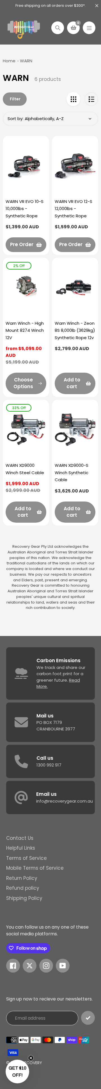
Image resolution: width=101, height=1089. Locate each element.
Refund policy (22, 888)
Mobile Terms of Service (35, 868)
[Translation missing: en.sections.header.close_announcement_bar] (97, 5)
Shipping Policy (24, 898)
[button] (17, 1071)
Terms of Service (26, 858)
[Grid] (73, 99)
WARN (26, 61)
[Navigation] (89, 27)
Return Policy (21, 878)
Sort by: (15, 119)
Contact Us (19, 838)
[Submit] (88, 1018)
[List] (91, 99)
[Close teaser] (31, 1058)
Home (9, 61)
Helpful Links (20, 848)
